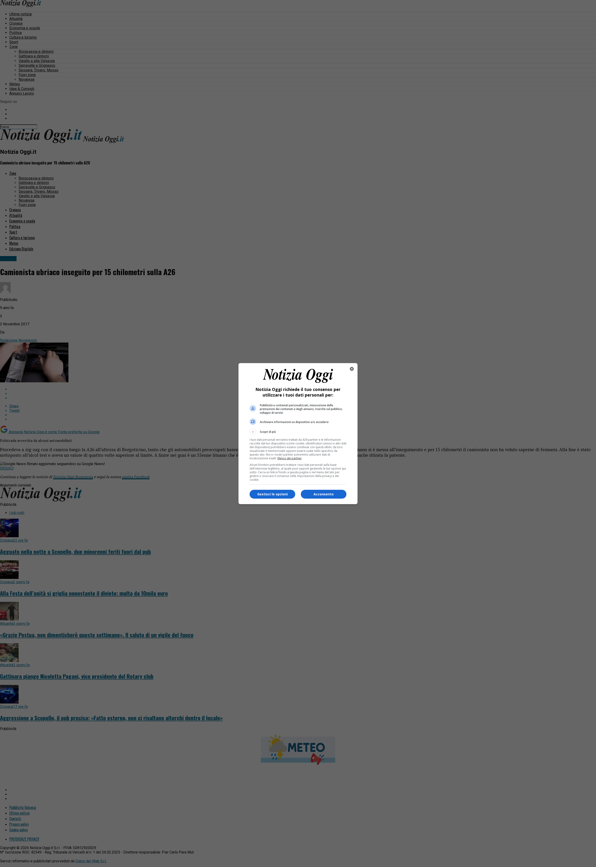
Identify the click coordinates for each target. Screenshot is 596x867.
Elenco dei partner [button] (290, 458)
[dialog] (298, 433)
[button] (298, 432)
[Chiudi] (351, 368)
